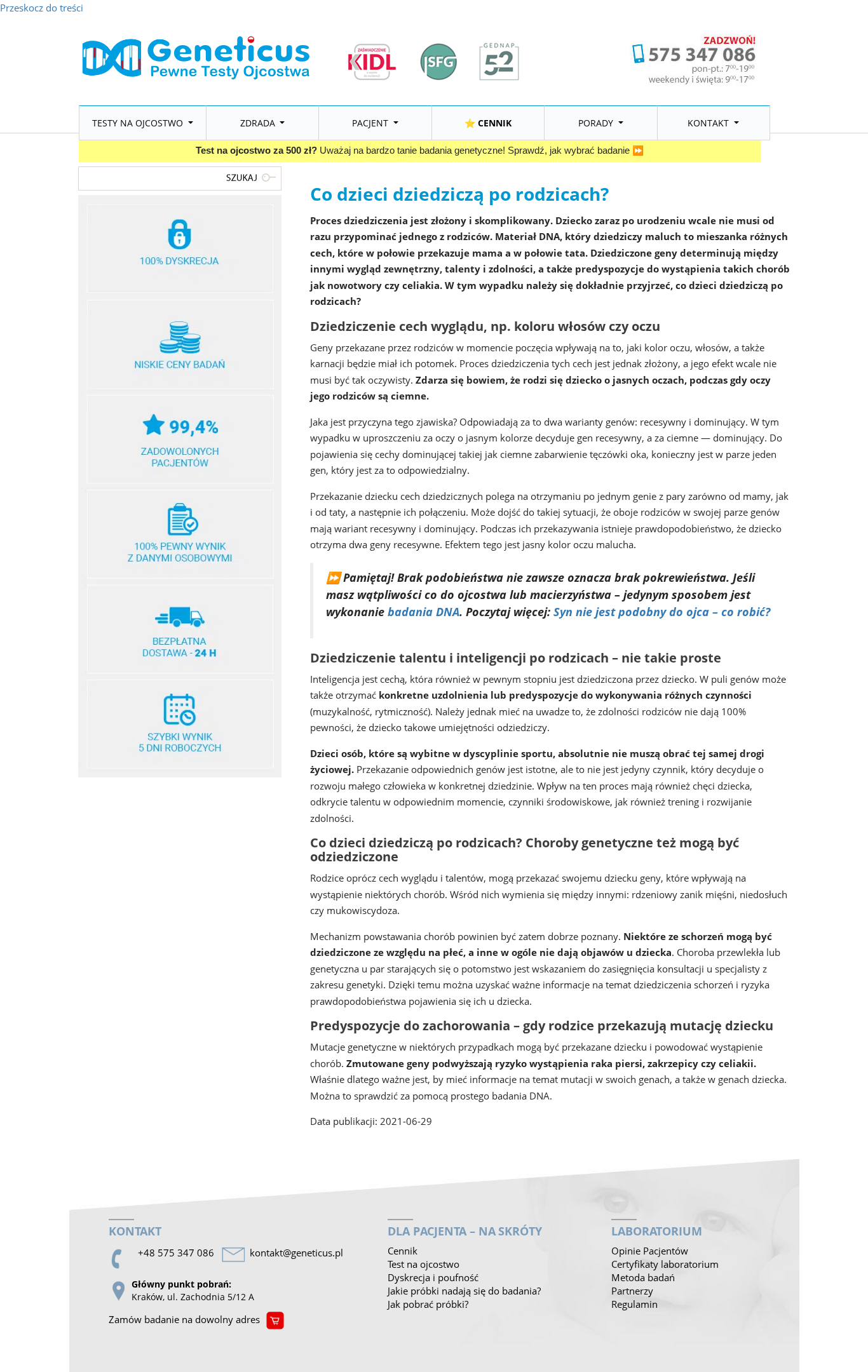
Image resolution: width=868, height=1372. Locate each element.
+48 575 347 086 (176, 1252)
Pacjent (371, 123)
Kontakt (709, 123)
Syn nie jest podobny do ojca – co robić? (661, 611)
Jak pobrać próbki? (428, 1304)
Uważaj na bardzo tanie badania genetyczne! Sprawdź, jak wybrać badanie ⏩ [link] (420, 150)
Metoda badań (643, 1277)
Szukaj (252, 176)
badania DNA (423, 611)
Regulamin (634, 1304)
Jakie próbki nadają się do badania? (464, 1290)
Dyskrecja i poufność (433, 1277)
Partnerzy (632, 1290)
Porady (597, 123)
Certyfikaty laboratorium (665, 1264)
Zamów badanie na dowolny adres (184, 1319)
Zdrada (259, 123)
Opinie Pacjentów (649, 1250)
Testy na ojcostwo (139, 123)
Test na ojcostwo (423, 1264)
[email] (299, 1253)
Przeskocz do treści (41, 7)
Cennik (402, 1250)
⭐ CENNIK (488, 123)
